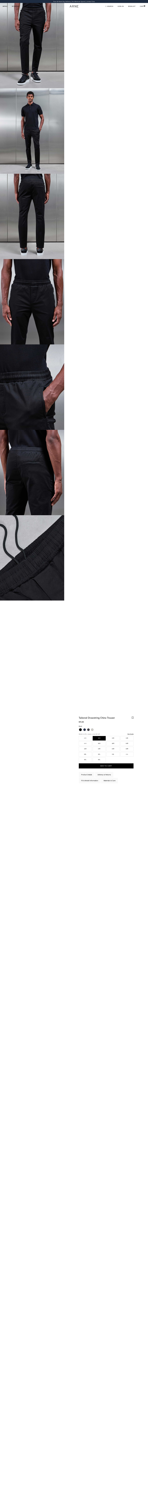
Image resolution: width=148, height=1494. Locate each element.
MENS (5, 6)
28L (85, 754)
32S (113, 738)
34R (99, 749)
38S (99, 743)
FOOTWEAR (28, 6)
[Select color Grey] (88, 729)
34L (127, 754)
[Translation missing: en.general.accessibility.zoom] (32, 45)
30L (99, 754)
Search (110, 6)
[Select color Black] (80, 729)
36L (85, 759)
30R (127, 743)
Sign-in (121, 6)
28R (113, 743)
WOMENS (15, 6)
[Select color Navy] (84, 729)
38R (127, 749)
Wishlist (132, 6)
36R (113, 749)
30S (99, 738)
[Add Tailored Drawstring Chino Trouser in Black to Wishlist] (133, 718)
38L (99, 759)
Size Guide (130, 734)
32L (113, 754)
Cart (142, 6)
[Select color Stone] (92, 729)
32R (85, 749)
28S (85, 738)
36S (85, 743)
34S (127, 738)
